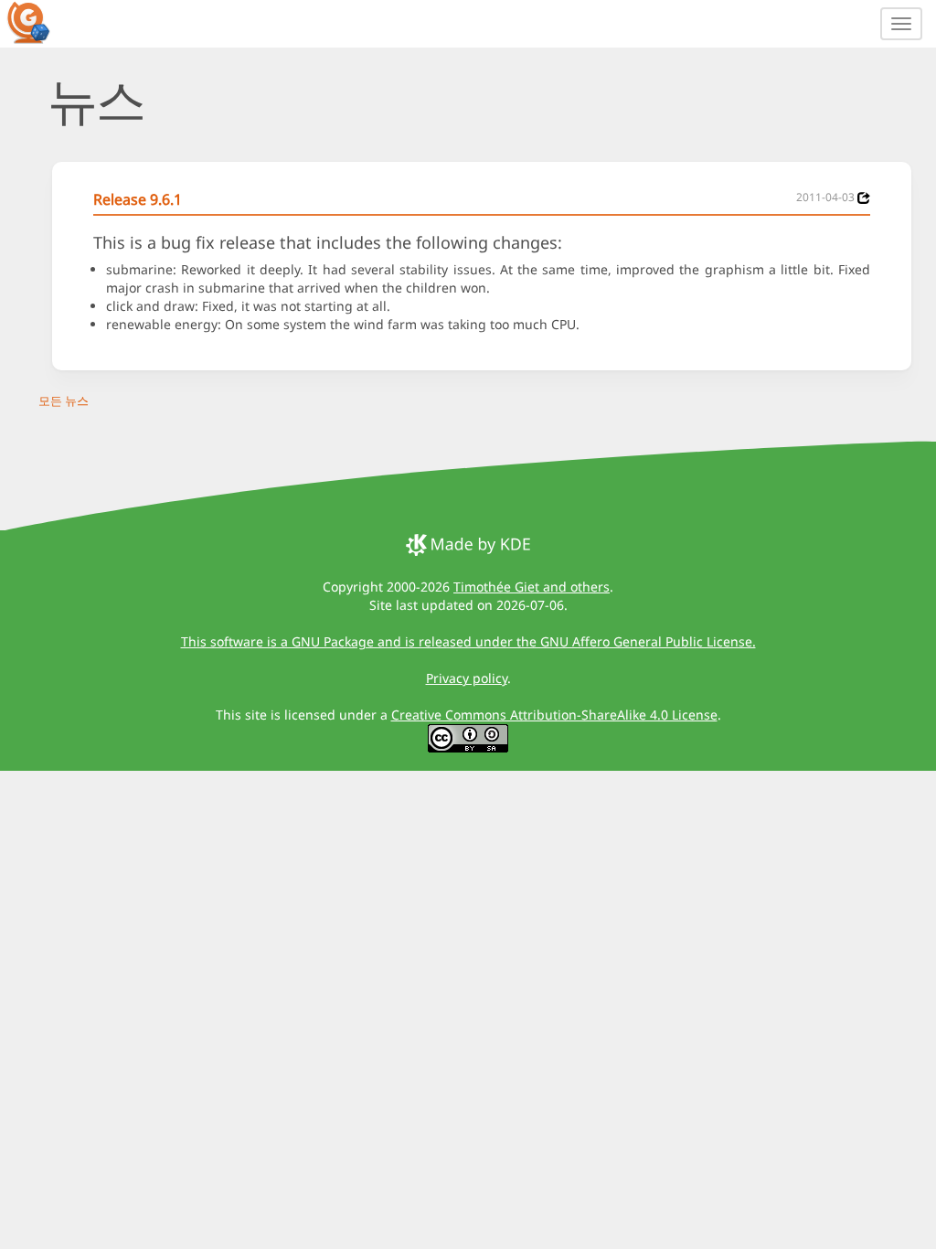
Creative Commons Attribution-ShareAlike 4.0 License (554, 714)
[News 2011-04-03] (863, 198)
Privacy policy (466, 678)
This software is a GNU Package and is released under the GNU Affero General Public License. (468, 641)
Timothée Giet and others (531, 586)
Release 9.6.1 (137, 199)
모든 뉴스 (63, 400)
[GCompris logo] (39, 22)
